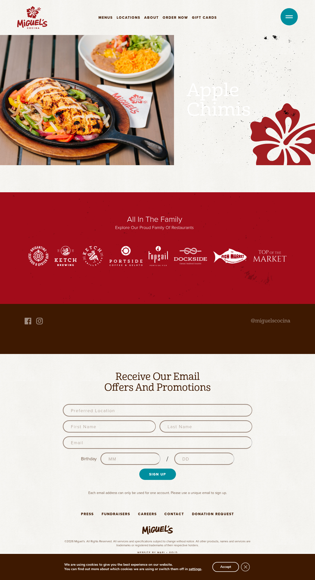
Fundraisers (116, 513)
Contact (174, 513)
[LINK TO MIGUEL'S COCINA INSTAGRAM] (39, 320)
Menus (105, 17)
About (151, 17)
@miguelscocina (270, 320)
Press (87, 513)
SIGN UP (157, 474)
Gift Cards (204, 17)
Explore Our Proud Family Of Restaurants (154, 227)
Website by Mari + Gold (157, 552)
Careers (147, 513)
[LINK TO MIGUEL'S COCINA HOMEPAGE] (32, 17)
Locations (128, 17)
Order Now (175, 17)
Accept (225, 566)
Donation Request (213, 513)
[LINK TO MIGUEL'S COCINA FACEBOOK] (28, 320)
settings (195, 569)
